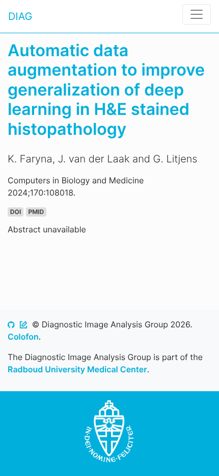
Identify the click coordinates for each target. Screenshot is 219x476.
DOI (15, 212)
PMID (36, 212)
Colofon (23, 336)
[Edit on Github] (23, 324)
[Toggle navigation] (196, 14)
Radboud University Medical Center (77, 369)
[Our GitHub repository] (11, 324)
